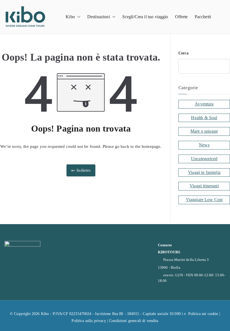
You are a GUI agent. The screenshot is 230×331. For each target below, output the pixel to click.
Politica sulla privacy (89, 321)
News (204, 144)
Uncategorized (204, 158)
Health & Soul (204, 117)
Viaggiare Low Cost (204, 199)
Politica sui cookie (203, 314)
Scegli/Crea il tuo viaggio (145, 16)
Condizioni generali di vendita (133, 321)
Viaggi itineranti (204, 185)
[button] (78, 17)
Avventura (204, 104)
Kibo (70, 16)
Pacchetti (203, 16)
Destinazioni (98, 16)
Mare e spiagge (204, 131)
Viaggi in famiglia (204, 172)
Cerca (183, 53)
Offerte (181, 16)
